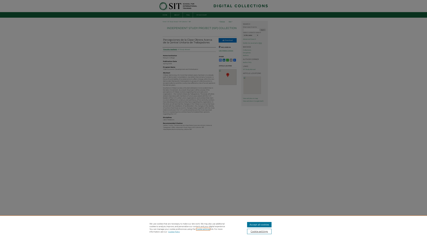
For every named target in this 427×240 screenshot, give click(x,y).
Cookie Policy (174, 232)
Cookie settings (203, 229)
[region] (213, 228)
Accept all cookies (259, 224)
